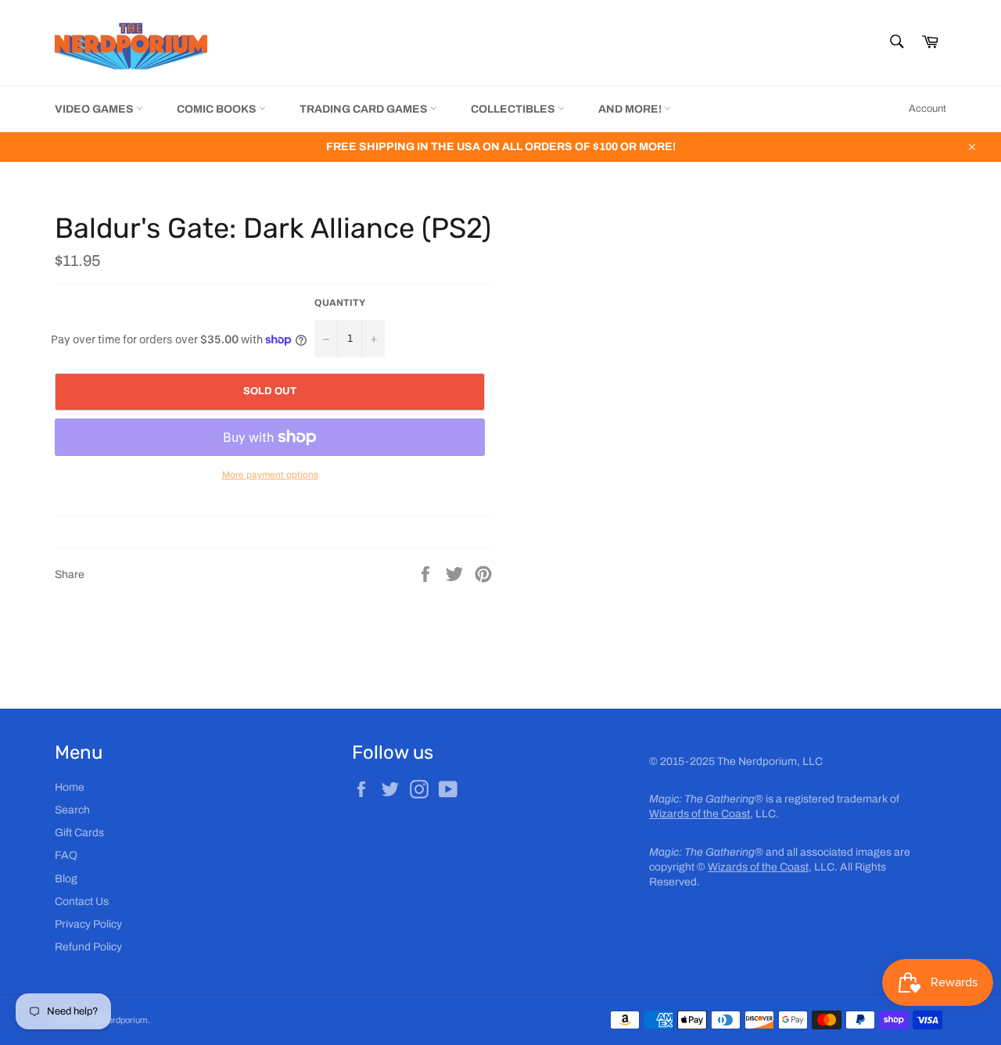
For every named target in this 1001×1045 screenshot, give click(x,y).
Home (69, 787)
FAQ (66, 855)
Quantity (339, 302)
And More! (631, 109)
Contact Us (82, 901)
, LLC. (714, 814)
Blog (66, 879)
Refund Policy (88, 947)
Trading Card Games (365, 109)
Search (72, 810)
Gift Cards (79, 833)
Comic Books (218, 109)
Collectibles (514, 109)
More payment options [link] (270, 474)
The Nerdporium (116, 1020)
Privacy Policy (88, 924)
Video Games (95, 109)
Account (927, 108)
